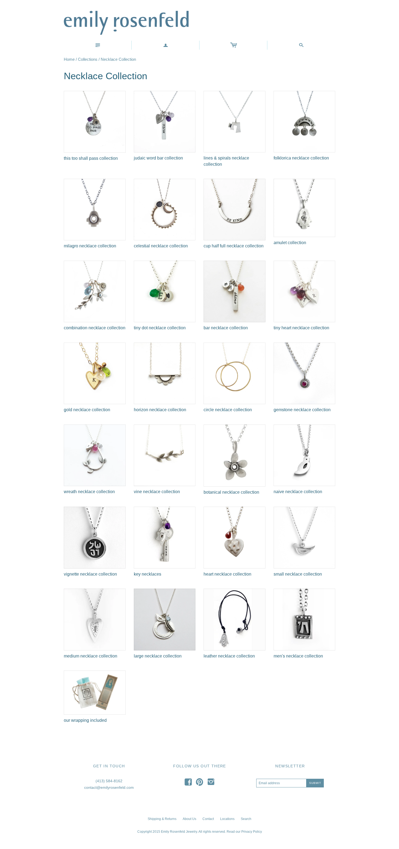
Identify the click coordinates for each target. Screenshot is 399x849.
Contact (208, 819)
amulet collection (290, 242)
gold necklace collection (87, 409)
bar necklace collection (226, 327)
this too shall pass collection (91, 158)
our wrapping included (85, 720)
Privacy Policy (251, 832)
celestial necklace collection (161, 246)
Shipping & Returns (162, 819)
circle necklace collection (228, 409)
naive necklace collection (298, 491)
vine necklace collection (157, 491)
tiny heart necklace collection (301, 327)
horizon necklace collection (160, 409)
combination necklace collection (94, 327)
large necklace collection (158, 656)
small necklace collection (298, 574)
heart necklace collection (227, 574)
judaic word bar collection (158, 158)
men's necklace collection (298, 656)
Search (246, 819)
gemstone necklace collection (302, 409)
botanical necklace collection (231, 492)
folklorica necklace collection (301, 158)
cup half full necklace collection (234, 246)
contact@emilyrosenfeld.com (109, 787)
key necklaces (147, 574)
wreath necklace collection (89, 491)
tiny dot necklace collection (160, 327)
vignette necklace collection (90, 574)
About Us (189, 819)
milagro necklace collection (90, 246)
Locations (227, 819)
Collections (87, 59)
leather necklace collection (229, 656)
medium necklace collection (90, 656)
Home (69, 59)
